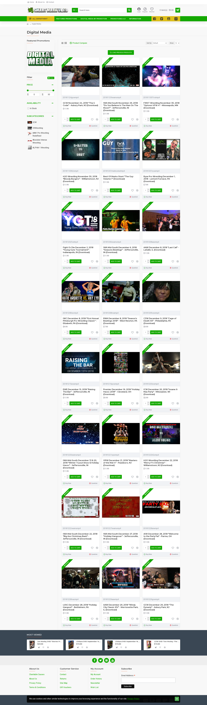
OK (177, 699)
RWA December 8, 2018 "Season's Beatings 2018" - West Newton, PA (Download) (120, 321)
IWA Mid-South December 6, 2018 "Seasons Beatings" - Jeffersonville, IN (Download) (120, 250)
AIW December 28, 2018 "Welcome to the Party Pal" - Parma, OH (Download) (161, 536)
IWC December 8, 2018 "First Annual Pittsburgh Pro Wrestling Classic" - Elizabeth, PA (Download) (81, 321)
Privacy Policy (133, 699)
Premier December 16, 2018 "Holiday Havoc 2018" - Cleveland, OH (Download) (121, 392)
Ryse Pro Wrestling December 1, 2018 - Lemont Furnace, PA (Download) (159, 179)
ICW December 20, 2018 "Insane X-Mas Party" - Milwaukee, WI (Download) (161, 392)
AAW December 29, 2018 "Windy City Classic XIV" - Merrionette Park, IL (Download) (120, 607)
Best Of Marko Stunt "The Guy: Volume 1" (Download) (118, 177)
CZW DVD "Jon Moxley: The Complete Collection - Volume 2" (166, 641)
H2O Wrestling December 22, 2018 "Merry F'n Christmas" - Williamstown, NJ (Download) (161, 463)
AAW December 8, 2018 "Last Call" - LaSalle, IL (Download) (161, 248)
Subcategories (35, 116)
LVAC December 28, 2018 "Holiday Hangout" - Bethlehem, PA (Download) (80, 607)
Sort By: (149, 43)
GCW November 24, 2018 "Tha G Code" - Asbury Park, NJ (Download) (80, 104)
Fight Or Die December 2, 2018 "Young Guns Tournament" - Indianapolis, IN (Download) (78, 250)
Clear (52, 78)
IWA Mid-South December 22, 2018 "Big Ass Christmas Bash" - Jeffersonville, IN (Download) (80, 536)
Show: (172, 43)
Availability (34, 103)
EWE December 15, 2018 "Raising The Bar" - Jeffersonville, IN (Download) (79, 392)
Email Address (128, 675)
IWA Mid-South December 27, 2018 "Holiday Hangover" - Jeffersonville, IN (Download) (120, 536)
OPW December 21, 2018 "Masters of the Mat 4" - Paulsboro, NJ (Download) (120, 463)
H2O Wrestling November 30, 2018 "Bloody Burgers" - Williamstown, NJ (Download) (81, 179)
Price (30, 85)
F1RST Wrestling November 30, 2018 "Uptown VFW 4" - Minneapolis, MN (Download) (161, 105)
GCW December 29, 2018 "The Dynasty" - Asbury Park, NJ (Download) (159, 607)
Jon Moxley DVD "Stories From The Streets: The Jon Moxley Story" (49, 641)
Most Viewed (34, 635)
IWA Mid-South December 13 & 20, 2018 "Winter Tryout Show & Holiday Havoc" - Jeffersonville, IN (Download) (81, 464)
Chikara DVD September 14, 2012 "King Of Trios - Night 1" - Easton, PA (88, 641)
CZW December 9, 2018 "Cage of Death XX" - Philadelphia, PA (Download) (160, 321)
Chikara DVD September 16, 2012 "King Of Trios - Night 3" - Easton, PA (127, 641)
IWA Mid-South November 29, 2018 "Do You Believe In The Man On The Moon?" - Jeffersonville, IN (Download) (120, 107)
